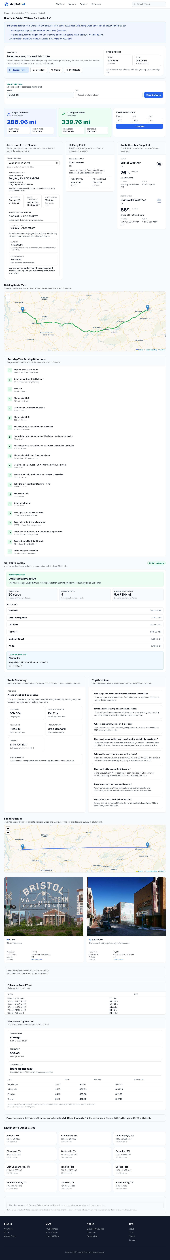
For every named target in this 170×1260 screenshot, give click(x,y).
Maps (71, 4)
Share (57, 70)
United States (18, 13)
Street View (92, 1236)
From (9, 90)
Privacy (132, 1236)
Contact (132, 1240)
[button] (147, 307)
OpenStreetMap (151, 350)
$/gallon (119, 116)
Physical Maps (52, 1229)
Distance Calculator (95, 1229)
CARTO (162, 350)
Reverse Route (19, 70)
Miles (150, 116)
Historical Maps (52, 1236)
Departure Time (14, 158)
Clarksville (97, 939)
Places (59, 4)
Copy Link (40, 70)
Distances (96, 4)
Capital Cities (10, 1236)
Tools (82, 4)
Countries (8, 1229)
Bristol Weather (131, 162)
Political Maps (52, 1232)
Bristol (42, 13)
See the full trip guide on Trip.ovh (45, 1205)
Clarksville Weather (133, 200)
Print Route (74, 70)
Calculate (139, 126)
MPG (134, 116)
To (77, 90)
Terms (131, 1232)
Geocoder (91, 1232)
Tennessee (32, 13)
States (7, 1232)
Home (6, 13)
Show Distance (153, 95)
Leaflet (140, 350)
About (131, 1229)
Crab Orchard (76, 162)
